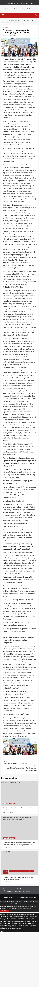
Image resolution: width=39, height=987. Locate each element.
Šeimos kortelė (11, 3)
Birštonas (20, 871)
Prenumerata (15, 1)
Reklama (8, 1)
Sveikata (5, 873)
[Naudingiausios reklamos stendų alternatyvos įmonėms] (19, 793)
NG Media (6, 35)
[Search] (36, 15)
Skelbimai (11, 803)
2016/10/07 (14, 35)
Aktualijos (5, 27)
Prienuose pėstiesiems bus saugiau (15, 762)
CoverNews (23, 897)
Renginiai (26, 871)
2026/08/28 (10, 812)
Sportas (32, 871)
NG (5, 812)
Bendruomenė (12, 871)
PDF (32, 3)
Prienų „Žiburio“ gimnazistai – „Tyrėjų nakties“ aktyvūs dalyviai (21, 768)
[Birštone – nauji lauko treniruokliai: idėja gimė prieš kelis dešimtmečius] (19, 863)
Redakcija (19, 3)
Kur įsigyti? (26, 3)
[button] (3, 15)
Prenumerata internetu (26, 1)
